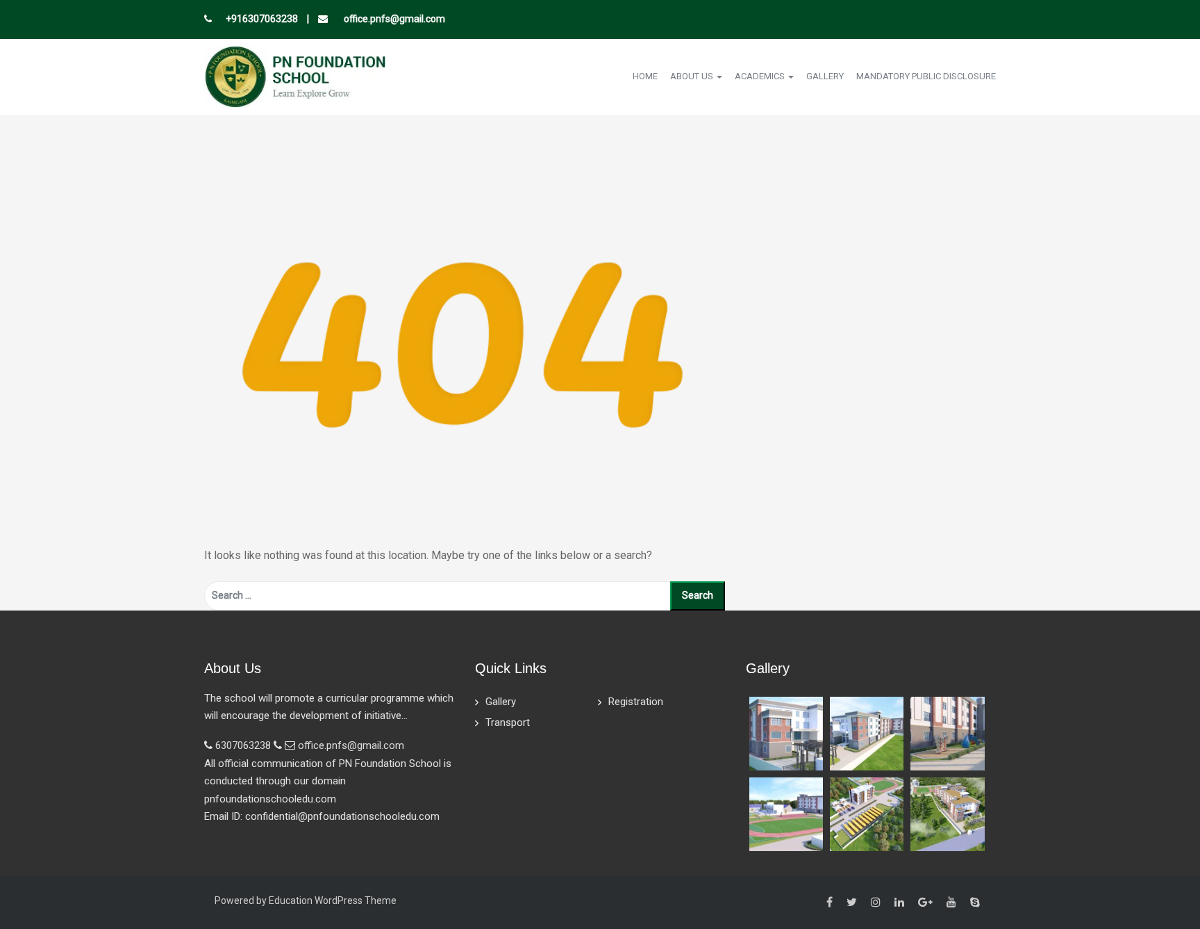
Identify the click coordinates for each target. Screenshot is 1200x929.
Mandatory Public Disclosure (926, 76)
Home (645, 76)
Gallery (825, 76)
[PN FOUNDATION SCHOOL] (295, 75)
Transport (507, 722)
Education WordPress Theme (333, 900)
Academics (761, 76)
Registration (635, 701)
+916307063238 (262, 18)
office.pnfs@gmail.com (393, 18)
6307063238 (243, 745)
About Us (692, 76)
